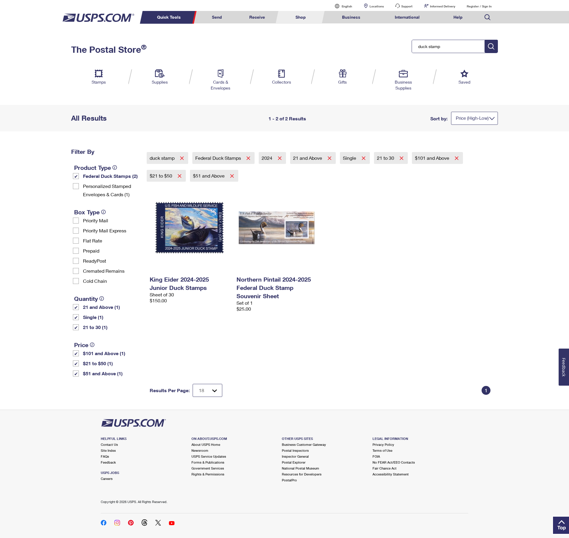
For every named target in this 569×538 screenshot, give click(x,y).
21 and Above (308, 158)
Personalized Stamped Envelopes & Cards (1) (107, 190)
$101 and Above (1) (104, 353)
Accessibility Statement (391, 474)
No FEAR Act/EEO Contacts (394, 462)
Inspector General (295, 456)
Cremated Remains (103, 271)
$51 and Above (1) (103, 373)
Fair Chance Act (385, 468)
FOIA (376, 456)
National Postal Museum (300, 468)
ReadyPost (94, 261)
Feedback (108, 462)
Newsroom (199, 450)
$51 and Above (209, 175)
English (341, 6)
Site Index (108, 450)
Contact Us (109, 444)
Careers (107, 478)
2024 (268, 158)
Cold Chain (95, 281)
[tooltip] (114, 167)
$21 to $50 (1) (98, 363)
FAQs (105, 456)
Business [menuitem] (351, 17)
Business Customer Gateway (304, 444)
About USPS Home (205, 444)
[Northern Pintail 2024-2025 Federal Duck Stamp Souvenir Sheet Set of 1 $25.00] (276, 228)
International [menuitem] (407, 17)
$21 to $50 (161, 175)
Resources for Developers (302, 474)
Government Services (207, 468)
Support (407, 6)
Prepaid (91, 250)
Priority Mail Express (104, 230)
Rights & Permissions (207, 474)
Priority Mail (95, 220)
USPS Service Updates (208, 456)
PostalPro (289, 480)
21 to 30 (386, 158)
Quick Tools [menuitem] (169, 17)
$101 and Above (432, 158)
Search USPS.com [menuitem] (487, 17)
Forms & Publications (207, 462)
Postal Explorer (294, 462)
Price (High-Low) (472, 118)
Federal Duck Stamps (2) (110, 176)
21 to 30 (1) (95, 327)
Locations (377, 6)
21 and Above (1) (101, 307)
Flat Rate (92, 240)
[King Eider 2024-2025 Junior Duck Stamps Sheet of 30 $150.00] (190, 228)
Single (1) (93, 317)
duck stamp (163, 158)
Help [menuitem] (458, 17)
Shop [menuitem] (300, 17)
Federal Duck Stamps (218, 158)
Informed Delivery (442, 6)
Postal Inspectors (295, 450)
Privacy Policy (383, 444)
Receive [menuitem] (257, 17)
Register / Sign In (479, 6)
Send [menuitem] (217, 17)
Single (350, 158)
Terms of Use (382, 450)
